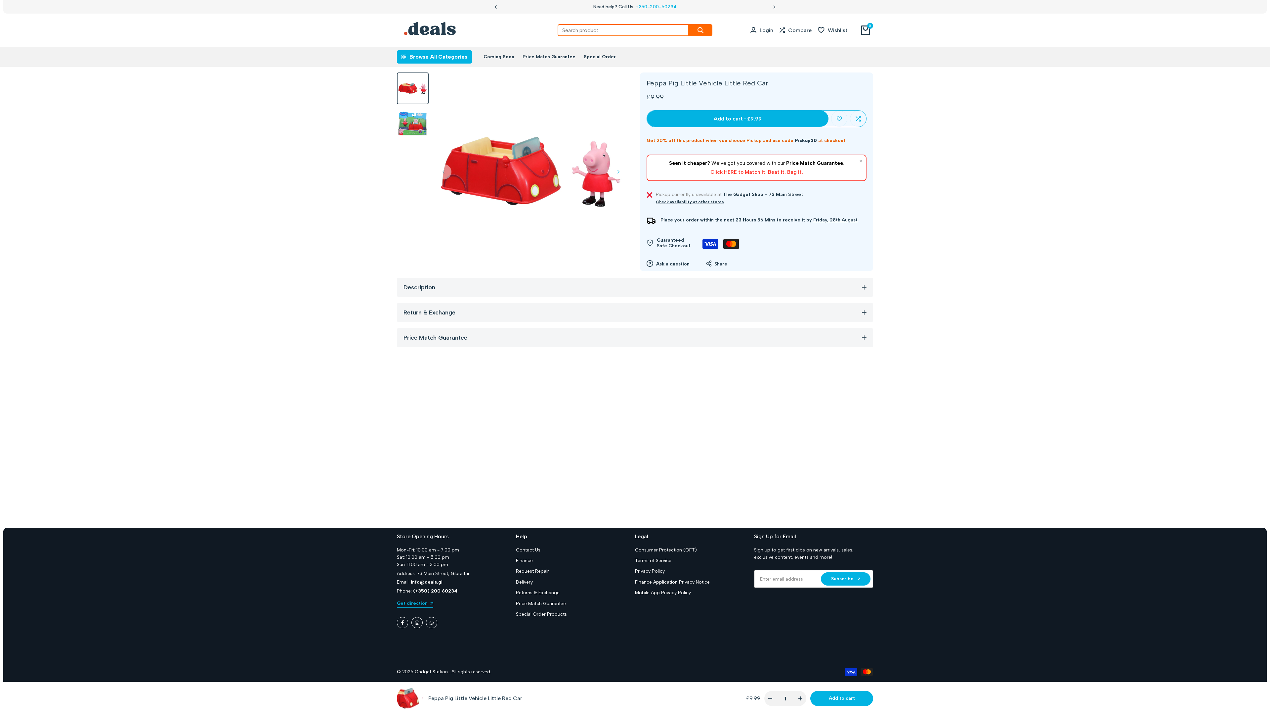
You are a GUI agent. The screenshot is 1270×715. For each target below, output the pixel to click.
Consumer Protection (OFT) (666, 550)
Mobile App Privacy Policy (663, 593)
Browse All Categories (438, 57)
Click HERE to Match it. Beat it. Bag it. (756, 172)
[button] (839, 119)
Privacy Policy (650, 571)
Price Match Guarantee (541, 603)
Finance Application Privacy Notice (672, 582)
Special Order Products (541, 614)
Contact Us (528, 550)
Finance (524, 560)
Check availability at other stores (690, 202)
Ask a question (672, 264)
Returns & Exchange (538, 593)
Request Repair (532, 571)
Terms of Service (653, 560)
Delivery (524, 582)
